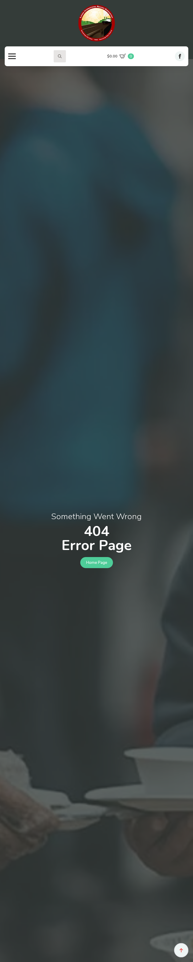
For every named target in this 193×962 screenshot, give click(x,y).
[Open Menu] (12, 56)
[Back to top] (181, 950)
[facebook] (180, 56)
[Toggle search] (60, 56)
